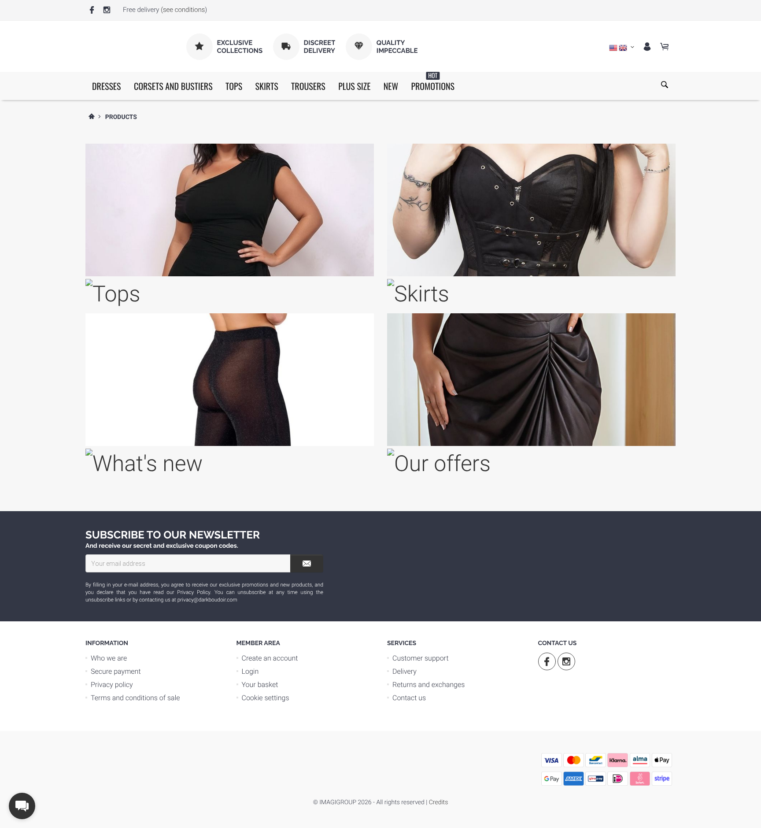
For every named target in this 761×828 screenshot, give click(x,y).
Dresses (106, 86)
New (391, 86)
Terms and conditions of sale (135, 698)
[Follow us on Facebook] (91, 10)
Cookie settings (265, 698)
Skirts (266, 86)
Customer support (420, 658)
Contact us (409, 698)
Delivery (404, 671)
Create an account (270, 658)
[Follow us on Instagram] (106, 10)
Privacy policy (112, 684)
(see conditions (183, 10)
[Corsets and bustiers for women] (531, 159)
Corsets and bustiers (173, 86)
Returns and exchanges (428, 684)
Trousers (308, 86)
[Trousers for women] (229, 329)
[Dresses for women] (229, 159)
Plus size (354, 86)
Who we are (109, 658)
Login (250, 671)
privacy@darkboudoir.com (207, 600)
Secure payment (116, 671)
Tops (233, 86)
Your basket (260, 684)
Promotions (432, 82)
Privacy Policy (193, 592)
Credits (438, 802)
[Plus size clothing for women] (531, 329)
